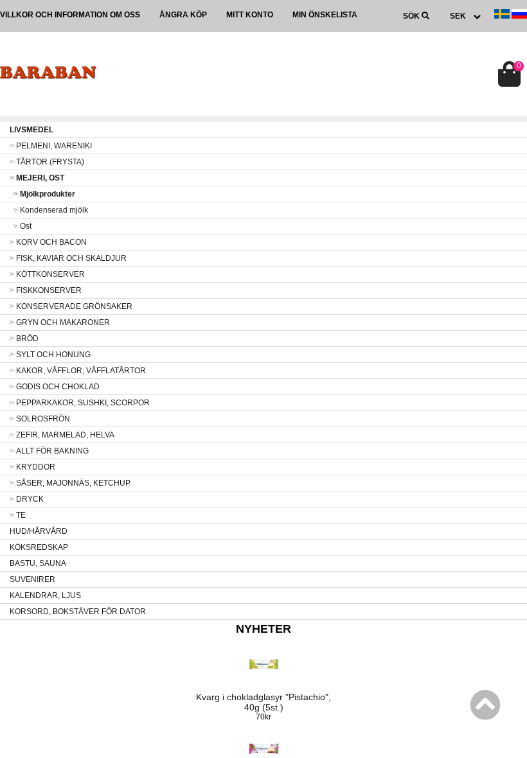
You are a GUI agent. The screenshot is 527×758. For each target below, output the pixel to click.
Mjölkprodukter (44, 194)
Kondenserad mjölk (50, 210)
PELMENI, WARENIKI (51, 145)
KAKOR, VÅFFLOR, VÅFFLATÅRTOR (78, 370)
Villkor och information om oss (70, 14)
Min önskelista (324, 14)
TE (18, 515)
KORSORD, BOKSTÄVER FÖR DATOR (78, 611)
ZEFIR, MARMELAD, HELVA (62, 434)
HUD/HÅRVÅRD (38, 531)
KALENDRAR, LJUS (45, 595)
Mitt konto (249, 14)
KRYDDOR (32, 467)
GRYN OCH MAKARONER (60, 322)
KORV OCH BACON (48, 242)
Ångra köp (183, 14)
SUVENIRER (32, 579)
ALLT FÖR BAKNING (49, 450)
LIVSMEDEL (31, 129)
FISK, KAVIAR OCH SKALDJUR (68, 258)
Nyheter (263, 628)
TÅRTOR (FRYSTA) (47, 161)
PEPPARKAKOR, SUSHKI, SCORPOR (80, 402)
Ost (22, 226)
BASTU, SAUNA (38, 563)
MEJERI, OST (37, 177)
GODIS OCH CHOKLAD (55, 386)
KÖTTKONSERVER (47, 274)
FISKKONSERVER (46, 290)
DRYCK (27, 499)
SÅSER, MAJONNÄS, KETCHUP (70, 483)
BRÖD (24, 338)
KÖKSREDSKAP (39, 547)
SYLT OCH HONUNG (50, 354)
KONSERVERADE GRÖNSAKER (71, 306)
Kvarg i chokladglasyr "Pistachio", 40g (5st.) (263, 702)
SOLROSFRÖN (40, 418)
